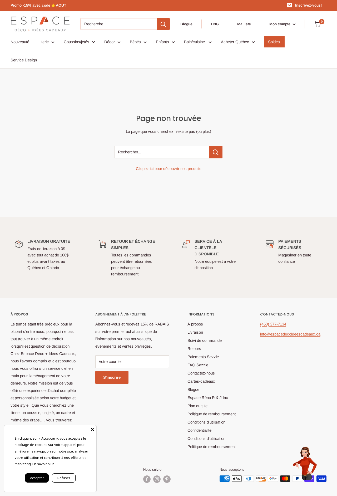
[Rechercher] (163, 24)
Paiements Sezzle (203, 356)
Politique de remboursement (211, 414)
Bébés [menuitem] (135, 42)
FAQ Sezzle (197, 365)
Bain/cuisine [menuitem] (195, 42)
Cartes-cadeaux (201, 381)
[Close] (92, 429)
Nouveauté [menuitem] (20, 42)
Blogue (186, 24)
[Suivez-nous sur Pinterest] (167, 479)
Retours (194, 348)
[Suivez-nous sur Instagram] (157, 479)
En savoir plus (43, 463)
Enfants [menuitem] (162, 42)
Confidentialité (199, 430)
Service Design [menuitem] (24, 60)
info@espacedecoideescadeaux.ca (290, 334)
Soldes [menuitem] (274, 42)
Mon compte (280, 24)
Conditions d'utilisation (206, 422)
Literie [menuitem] (43, 42)
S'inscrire (112, 377)
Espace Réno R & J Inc (207, 397)
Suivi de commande (204, 340)
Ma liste (244, 24)
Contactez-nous (201, 373)
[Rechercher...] (215, 152)
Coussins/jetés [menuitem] (76, 42)
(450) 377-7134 (273, 324)
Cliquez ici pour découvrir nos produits (168, 168)
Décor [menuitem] (109, 42)
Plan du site (197, 405)
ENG (215, 24)
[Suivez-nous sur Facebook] (147, 479)
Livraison (195, 332)
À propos (195, 324)
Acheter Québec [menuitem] (235, 42)
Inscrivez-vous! (308, 5)
